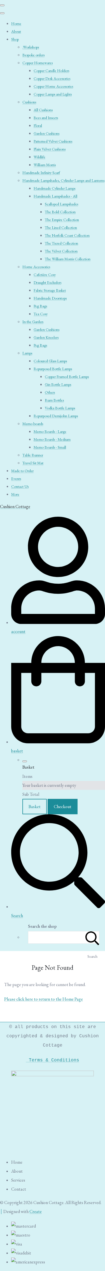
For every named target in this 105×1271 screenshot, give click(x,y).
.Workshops (30, 47)
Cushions (29, 102)
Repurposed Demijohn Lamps (56, 415)
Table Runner (32, 455)
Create (35, 1211)
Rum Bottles (54, 400)
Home (16, 23)
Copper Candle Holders (51, 70)
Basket (35, 807)
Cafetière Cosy (45, 274)
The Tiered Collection (61, 243)
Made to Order (22, 470)
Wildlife (39, 156)
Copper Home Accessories (53, 86)
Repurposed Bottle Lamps (53, 368)
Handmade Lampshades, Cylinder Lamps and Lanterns (63, 180)
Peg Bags (40, 306)
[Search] (92, 937)
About (16, 31)
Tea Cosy (41, 313)
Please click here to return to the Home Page (43, 999)
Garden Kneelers (46, 337)
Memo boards (32, 423)
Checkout (62, 807)
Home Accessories (36, 266)
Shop (15, 39)
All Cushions (43, 109)
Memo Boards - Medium (52, 439)
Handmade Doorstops (50, 298)
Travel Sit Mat (32, 462)
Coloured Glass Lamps (50, 360)
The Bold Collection (60, 211)
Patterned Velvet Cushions (53, 141)
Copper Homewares (37, 62)
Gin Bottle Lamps (58, 384)
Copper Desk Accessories (52, 78)
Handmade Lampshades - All (55, 196)
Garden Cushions (46, 133)
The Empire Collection (62, 219)
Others (50, 392)
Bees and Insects (46, 117)
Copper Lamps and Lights (53, 94)
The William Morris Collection (67, 258)
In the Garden (32, 321)
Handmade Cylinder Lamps (54, 188)
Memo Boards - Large (50, 431)
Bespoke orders (33, 54)
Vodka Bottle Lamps (60, 407)
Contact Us (20, 486)
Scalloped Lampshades (61, 204)
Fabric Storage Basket (50, 290)
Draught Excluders (47, 282)
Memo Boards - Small (50, 447)
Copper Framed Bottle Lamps (67, 376)
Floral (38, 125)
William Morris (45, 164)
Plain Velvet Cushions (50, 149)
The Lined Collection (61, 227)
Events (16, 478)
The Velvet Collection (61, 251)
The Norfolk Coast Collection (67, 235)
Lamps (27, 353)
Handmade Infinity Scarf (41, 172)
